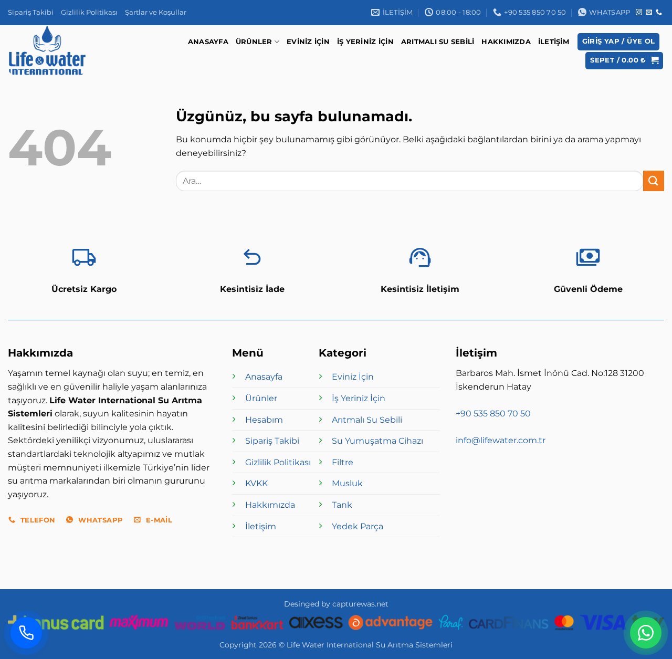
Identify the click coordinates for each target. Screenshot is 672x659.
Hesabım (264, 420)
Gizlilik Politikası (89, 12)
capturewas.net (360, 604)
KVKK (256, 483)
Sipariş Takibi (31, 12)
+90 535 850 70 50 (493, 414)
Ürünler (254, 42)
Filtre (342, 462)
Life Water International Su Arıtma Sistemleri (370, 645)
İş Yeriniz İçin (365, 42)
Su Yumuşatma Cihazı (377, 441)
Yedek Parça (357, 526)
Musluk (347, 483)
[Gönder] (653, 181)
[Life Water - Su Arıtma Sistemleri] (49, 50)
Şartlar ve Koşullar (155, 12)
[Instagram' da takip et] (639, 12)
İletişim (553, 42)
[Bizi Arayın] (26, 632)
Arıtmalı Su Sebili (438, 42)
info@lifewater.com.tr (500, 440)
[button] (619, 41)
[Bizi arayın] (659, 12)
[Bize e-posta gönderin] (649, 12)
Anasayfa (208, 42)
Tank (342, 505)
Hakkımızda (506, 42)
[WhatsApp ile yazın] (646, 632)
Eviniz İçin (308, 42)
